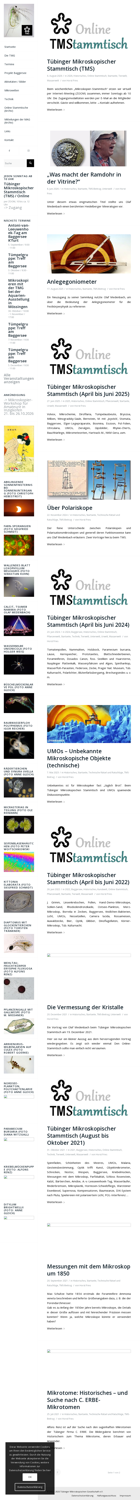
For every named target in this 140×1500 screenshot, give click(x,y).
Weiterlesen (54, 109)
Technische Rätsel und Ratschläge (106, 772)
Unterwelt (107, 188)
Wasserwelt (53, 80)
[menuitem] (19, 47)
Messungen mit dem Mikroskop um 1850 (88, 1270)
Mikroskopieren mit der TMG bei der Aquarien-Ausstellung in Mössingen (18, 293)
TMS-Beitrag (94, 188)
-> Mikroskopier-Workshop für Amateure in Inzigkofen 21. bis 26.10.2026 (19, 406)
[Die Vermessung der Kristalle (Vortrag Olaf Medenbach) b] (89, 976)
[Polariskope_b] (89, 480)
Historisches (79, 75)
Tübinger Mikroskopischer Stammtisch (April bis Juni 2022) (88, 878)
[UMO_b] (89, 724)
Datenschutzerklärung (30, 1487)
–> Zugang (13, 207)
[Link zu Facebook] (9, 150)
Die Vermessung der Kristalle (85, 1007)
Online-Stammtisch (97, 75)
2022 (67, 889)
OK (30, 1477)
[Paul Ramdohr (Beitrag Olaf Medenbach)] (89, 149)
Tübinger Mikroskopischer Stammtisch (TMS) (81, 65)
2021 (72, 1149)
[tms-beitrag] (89, 31)
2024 (67, 631)
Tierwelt (122, 75)
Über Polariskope (69, 507)
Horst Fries (72, 80)
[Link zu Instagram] (28, 150)
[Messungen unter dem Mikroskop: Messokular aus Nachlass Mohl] (89, 1240)
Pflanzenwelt (112, 401)
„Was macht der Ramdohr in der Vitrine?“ (84, 178)
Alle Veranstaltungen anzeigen (19, 378)
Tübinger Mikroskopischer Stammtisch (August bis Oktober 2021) (81, 1135)
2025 (67, 401)
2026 (69, 75)
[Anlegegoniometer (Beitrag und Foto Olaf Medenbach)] (89, 254)
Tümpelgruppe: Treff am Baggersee (18, 260)
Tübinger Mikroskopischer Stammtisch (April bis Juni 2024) (88, 621)
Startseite (112, 75)
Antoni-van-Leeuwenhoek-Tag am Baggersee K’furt (18, 233)
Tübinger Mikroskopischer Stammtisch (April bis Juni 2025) (88, 390)
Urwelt (50, 405)
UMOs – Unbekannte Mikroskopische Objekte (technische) (79, 758)
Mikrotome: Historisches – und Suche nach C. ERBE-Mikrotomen (87, 1400)
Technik (76, 636)
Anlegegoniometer (72, 281)
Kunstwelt (102, 889)
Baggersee (76, 631)
